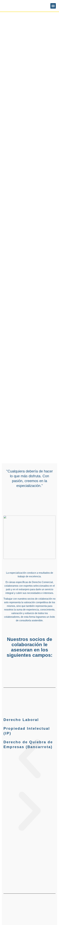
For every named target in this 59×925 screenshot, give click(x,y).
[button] (53, 6)
